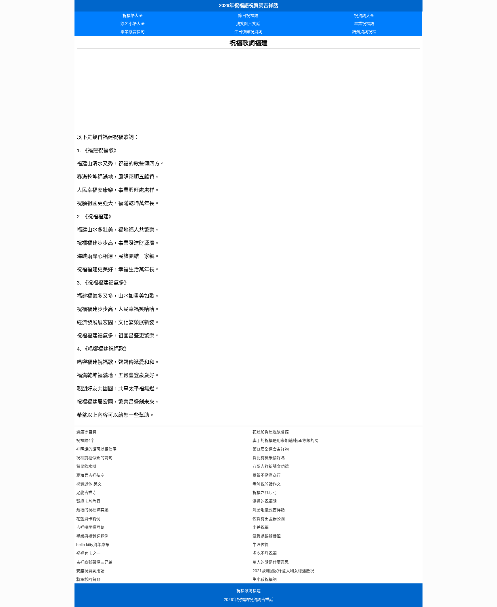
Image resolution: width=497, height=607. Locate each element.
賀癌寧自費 (86, 432)
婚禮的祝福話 (265, 501)
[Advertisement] (248, 89)
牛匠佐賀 (261, 544)
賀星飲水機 (86, 466)
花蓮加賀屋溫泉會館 (271, 432)
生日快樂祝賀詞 (248, 31)
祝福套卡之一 (88, 553)
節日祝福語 (248, 15)
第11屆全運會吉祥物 (271, 449)
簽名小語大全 (133, 23)
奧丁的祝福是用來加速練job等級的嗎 (285, 440)
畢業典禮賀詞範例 (92, 536)
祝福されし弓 (265, 492)
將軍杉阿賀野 (88, 579)
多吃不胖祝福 (265, 553)
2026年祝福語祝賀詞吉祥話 (248, 5)
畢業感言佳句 (133, 31)
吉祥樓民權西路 (90, 527)
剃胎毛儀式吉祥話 (269, 509)
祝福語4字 (85, 440)
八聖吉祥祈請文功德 (271, 466)
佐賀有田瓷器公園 (269, 518)
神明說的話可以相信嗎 (96, 449)
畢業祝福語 (364, 23)
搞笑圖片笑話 (248, 23)
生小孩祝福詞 (265, 579)
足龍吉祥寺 (86, 492)
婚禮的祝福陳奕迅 (92, 509)
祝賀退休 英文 (89, 484)
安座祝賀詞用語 (90, 570)
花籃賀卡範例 (88, 518)
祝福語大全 (133, 15)
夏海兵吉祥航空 (90, 475)
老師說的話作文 (267, 484)
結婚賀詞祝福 (364, 31)
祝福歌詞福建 (248, 590)
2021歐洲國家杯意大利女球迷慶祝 (283, 570)
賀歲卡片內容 (88, 501)
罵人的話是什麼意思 (271, 562)
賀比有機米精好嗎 (269, 457)
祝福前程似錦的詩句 (94, 457)
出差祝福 (261, 527)
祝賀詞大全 (364, 15)
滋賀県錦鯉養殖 (267, 536)
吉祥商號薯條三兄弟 (94, 562)
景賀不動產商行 (267, 475)
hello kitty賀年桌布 (92, 544)
